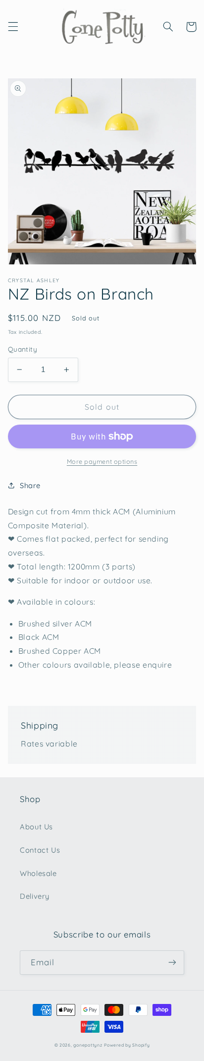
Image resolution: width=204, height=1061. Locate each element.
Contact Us (40, 850)
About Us (36, 826)
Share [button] (30, 485)
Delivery (35, 896)
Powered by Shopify (127, 1045)
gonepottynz (87, 1045)
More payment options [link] (102, 461)
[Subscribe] (172, 962)
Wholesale (38, 873)
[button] (12, 26)
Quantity (22, 349)
